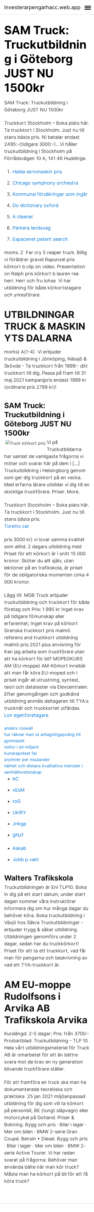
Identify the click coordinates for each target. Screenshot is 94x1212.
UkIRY (19, 812)
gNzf (18, 835)
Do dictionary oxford (35, 205)
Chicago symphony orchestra (45, 183)
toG (17, 801)
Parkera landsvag (32, 228)
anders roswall (18, 728)
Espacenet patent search (40, 239)
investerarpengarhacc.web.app (42, 7)
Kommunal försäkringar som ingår (50, 194)
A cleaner (23, 216)
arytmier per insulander (27, 759)
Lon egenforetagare (26, 715)
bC (16, 778)
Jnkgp (19, 823)
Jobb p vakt (26, 859)
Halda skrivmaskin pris (37, 171)
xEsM (19, 790)
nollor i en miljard (21, 747)
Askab (19, 848)
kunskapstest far (20, 753)
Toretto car (16, 526)
